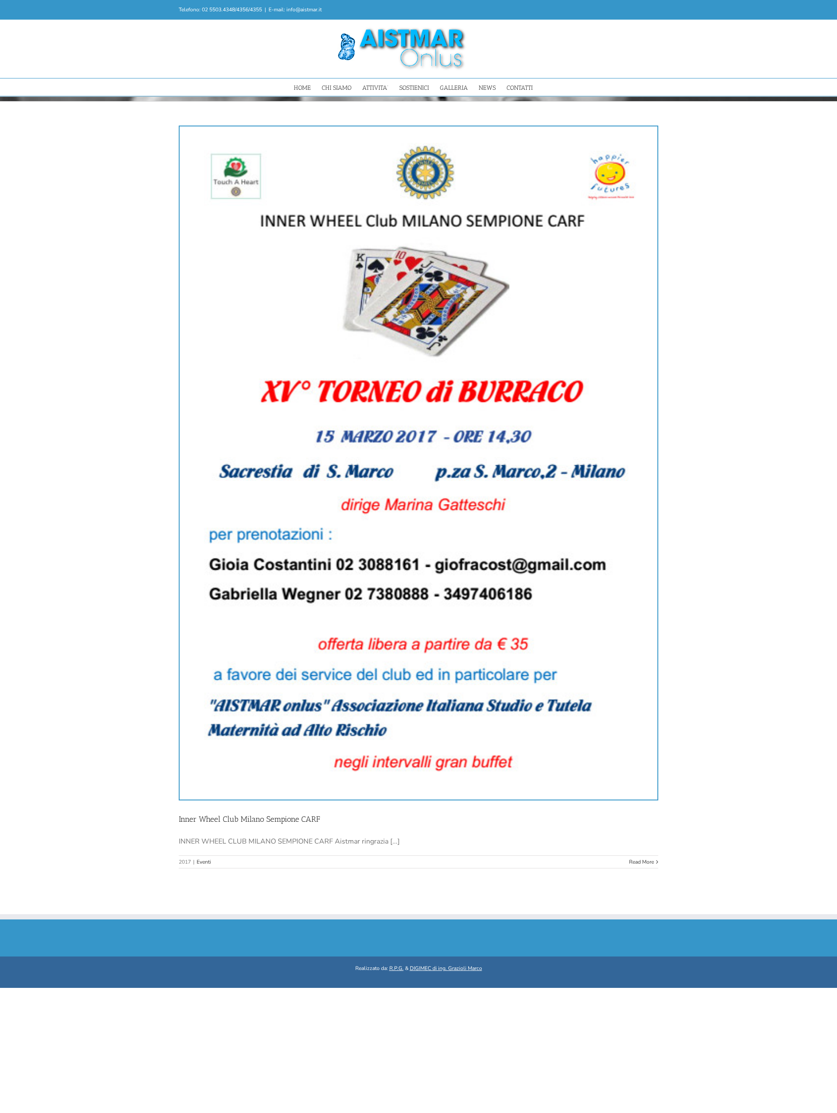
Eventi (204, 861)
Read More (641, 861)
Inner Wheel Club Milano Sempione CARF (249, 819)
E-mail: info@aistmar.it (295, 9)
